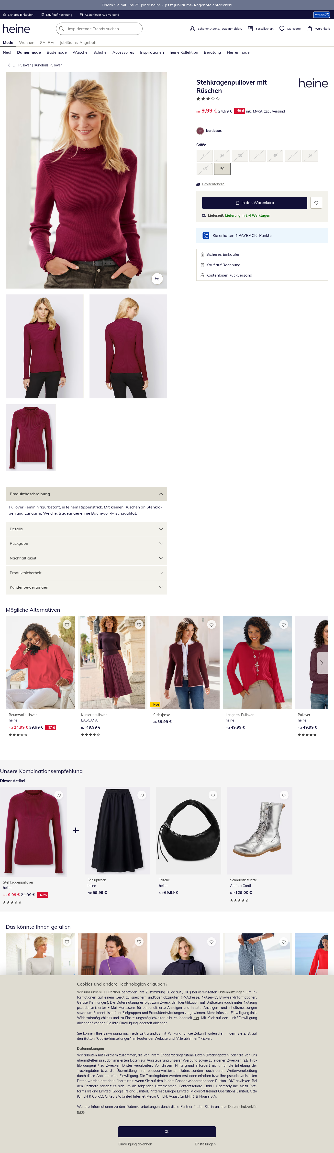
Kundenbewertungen (29, 587)
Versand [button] (278, 111)
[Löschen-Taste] (137, 29)
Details (16, 528)
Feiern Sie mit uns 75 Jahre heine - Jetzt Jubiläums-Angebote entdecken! (167, 4)
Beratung (212, 52)
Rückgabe (19, 543)
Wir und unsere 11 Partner (98, 992)
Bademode (57, 52)
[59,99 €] (117, 830)
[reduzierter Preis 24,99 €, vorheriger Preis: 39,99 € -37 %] (40, 662)
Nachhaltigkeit (23, 558)
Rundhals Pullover (48, 65)
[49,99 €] (113, 662)
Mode (8, 42)
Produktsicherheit (26, 572)
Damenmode (29, 52)
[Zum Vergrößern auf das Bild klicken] (157, 279)
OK (167, 1131)
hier (196, 1018)
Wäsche (80, 52)
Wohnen (26, 42)
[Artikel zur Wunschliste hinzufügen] (316, 203)
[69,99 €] (188, 830)
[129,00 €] (259, 830)
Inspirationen (152, 52)
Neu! (7, 52)
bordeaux (214, 130)
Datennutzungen (231, 992)
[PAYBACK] (321, 14)
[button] (8, 65)
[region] (167, 1064)
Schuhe (100, 52)
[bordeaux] (200, 131)
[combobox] (110, 29)
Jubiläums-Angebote (79, 42)
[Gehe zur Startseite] (16, 28)
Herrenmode (238, 52)
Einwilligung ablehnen (135, 1144)
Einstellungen (205, 1144)
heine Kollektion (184, 52)
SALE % (47, 42)
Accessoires (123, 52)
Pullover (24, 65)
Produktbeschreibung (30, 493)
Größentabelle (213, 184)
